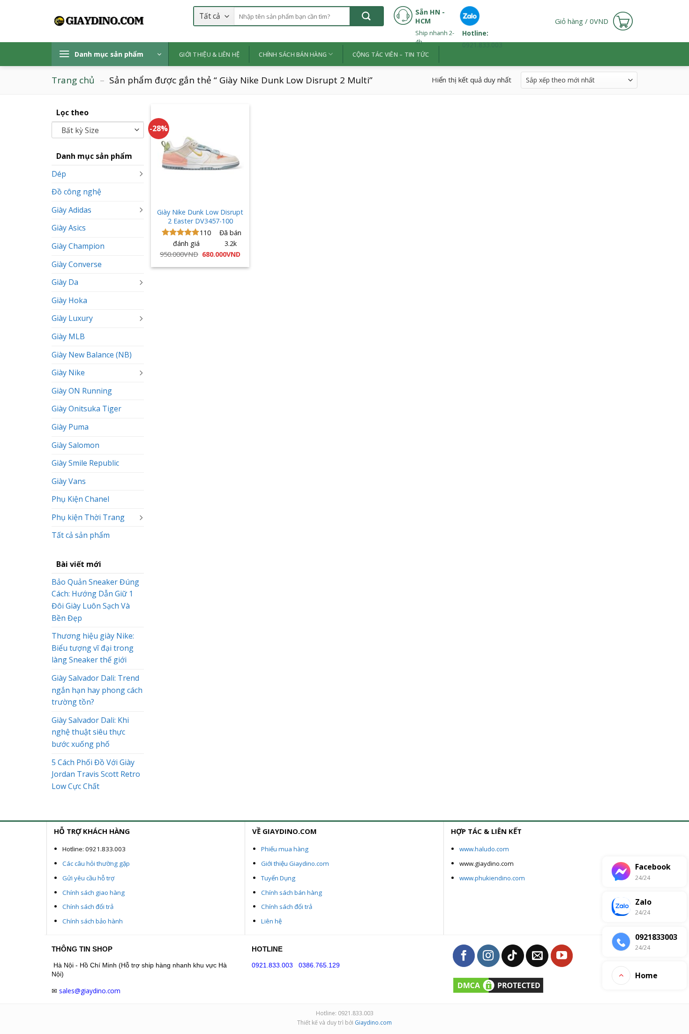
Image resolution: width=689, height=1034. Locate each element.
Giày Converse (77, 264)
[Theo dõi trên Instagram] (488, 956)
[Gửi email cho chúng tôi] (537, 956)
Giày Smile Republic (85, 463)
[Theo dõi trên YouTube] (562, 956)
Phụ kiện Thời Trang (88, 517)
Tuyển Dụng (278, 878)
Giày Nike (68, 372)
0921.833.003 (272, 965)
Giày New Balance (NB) (92, 355)
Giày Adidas (71, 210)
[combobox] (98, 130)
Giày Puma (70, 427)
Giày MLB (68, 336)
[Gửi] (366, 16)
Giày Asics (69, 228)
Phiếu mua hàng (284, 849)
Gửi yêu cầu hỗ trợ (88, 878)
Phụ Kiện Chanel (80, 499)
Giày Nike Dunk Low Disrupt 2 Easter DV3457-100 (200, 216)
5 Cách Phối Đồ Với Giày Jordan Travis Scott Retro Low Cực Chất (96, 774)
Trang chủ (73, 80)
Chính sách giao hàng (93, 892)
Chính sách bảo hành (92, 921)
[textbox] (96, 130)
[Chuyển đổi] (140, 174)
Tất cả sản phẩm (81, 535)
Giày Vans (69, 481)
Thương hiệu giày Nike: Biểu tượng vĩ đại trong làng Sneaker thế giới (93, 648)
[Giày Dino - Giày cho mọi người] (98, 21)
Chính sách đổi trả (87, 906)
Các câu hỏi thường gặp (96, 863)
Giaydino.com (373, 1023)
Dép (59, 174)
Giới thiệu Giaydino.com (295, 863)
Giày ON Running (82, 391)
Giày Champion (78, 246)
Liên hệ (271, 921)
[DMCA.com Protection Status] (498, 985)
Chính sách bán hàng (291, 892)
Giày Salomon (75, 445)
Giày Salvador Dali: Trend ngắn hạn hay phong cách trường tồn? (97, 690)
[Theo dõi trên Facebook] (464, 956)
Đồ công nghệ (76, 191)
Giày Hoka (69, 300)
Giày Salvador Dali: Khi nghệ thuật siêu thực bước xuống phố (90, 732)
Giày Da (65, 282)
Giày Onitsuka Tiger (86, 408)
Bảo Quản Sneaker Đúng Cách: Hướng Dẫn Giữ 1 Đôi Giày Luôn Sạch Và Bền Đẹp (95, 600)
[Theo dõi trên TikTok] (513, 956)
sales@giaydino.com (89, 990)
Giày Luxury (72, 318)
